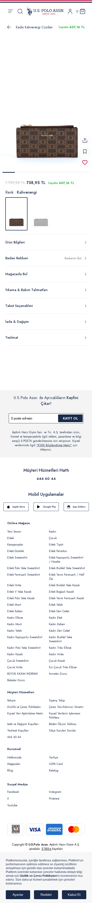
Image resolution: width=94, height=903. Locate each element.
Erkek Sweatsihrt (17, 555)
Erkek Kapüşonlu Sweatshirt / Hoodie (66, 557)
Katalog (53, 767)
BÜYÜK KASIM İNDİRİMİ (22, 671)
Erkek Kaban (15, 608)
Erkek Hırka (14, 582)
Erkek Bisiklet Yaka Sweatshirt (67, 565)
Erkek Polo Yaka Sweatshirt (23, 565)
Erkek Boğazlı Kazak (61, 589)
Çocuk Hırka (14, 664)
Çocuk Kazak (57, 658)
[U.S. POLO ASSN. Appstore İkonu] (16, 504)
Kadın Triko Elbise (60, 645)
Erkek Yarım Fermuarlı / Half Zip (66, 574)
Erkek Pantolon (58, 548)
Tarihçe (53, 754)
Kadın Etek (55, 615)
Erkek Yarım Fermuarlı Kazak (66, 595)
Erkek (10, 535)
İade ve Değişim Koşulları (23, 721)
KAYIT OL (70, 415)
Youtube (12, 802)
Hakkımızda (14, 754)
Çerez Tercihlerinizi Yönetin (66, 704)
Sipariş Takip (57, 697)
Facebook (13, 789)
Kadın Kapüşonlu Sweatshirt (24, 634)
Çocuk (53, 535)
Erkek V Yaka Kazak (19, 589)
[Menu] (10, 11)
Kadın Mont (14, 621)
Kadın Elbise (15, 615)
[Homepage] (45, 11)
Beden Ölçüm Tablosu (62, 721)
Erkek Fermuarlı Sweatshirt (23, 572)
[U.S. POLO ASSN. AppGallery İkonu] (76, 504)
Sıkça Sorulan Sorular (62, 727)
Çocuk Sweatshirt (17, 658)
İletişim (11, 697)
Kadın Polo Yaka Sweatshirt (23, 645)
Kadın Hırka (56, 651)
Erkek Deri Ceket (59, 608)
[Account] (70, 11)
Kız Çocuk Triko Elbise (63, 664)
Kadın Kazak (15, 651)
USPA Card (56, 761)
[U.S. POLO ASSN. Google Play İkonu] (46, 504)
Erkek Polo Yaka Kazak (20, 595)
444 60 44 (46, 475)
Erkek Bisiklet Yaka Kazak (64, 582)
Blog (10, 767)
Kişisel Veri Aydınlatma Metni (25, 710)
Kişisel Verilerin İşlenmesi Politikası (64, 712)
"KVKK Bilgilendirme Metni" (54, 442)
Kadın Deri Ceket (59, 628)
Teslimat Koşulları (18, 727)
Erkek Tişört (56, 542)
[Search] (20, 11)
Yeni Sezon (14, 529)
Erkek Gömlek (15, 548)
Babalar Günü (16, 677)
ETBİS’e (47, 846)
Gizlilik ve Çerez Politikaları (24, 704)
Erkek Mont (14, 602)
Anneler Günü (58, 671)
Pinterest (54, 795)
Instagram (55, 789)
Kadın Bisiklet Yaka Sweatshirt (60, 636)
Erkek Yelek (56, 602)
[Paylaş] (85, 137)
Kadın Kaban (57, 621)
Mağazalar (13, 761)
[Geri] (9, 27)
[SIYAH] (41, 211)
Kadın (52, 529)
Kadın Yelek (14, 628)
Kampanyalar (15, 542)
